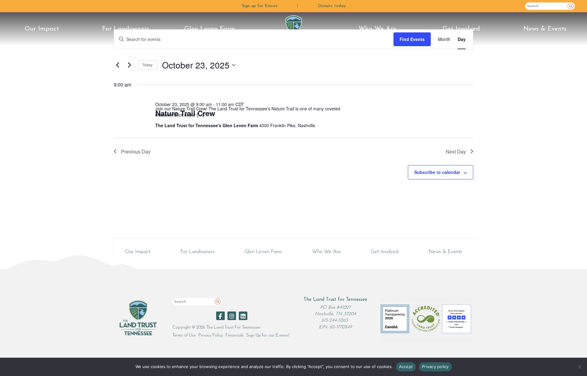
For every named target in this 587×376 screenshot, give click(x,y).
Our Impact (42, 29)
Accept (406, 366)
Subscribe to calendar (437, 172)
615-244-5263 (334, 320)
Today (147, 64)
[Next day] (129, 65)
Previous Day (135, 151)
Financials (235, 335)
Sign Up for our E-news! (267, 335)
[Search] (570, 6)
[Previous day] (117, 65)
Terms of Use (184, 335)
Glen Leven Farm (209, 29)
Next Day (456, 151)
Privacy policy (435, 366)
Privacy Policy (210, 335)
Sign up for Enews (259, 6)
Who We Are (377, 29)
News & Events (545, 29)
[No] (579, 367)
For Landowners (125, 29)
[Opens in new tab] (220, 315)
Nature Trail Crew (185, 113)
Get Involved (461, 29)
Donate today (331, 6)
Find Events (412, 39)
